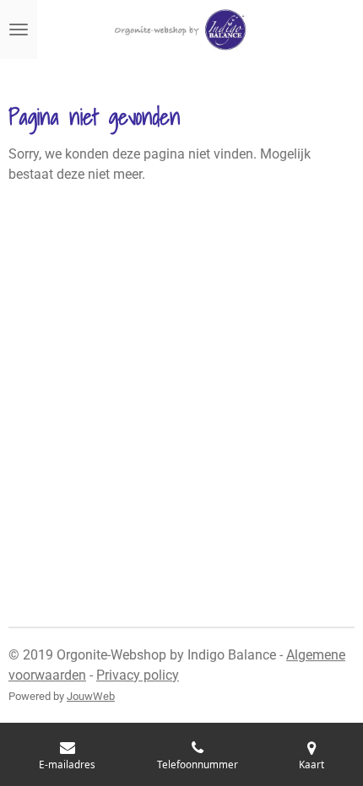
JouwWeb (91, 696)
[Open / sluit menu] (18, 29)
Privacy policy (137, 675)
